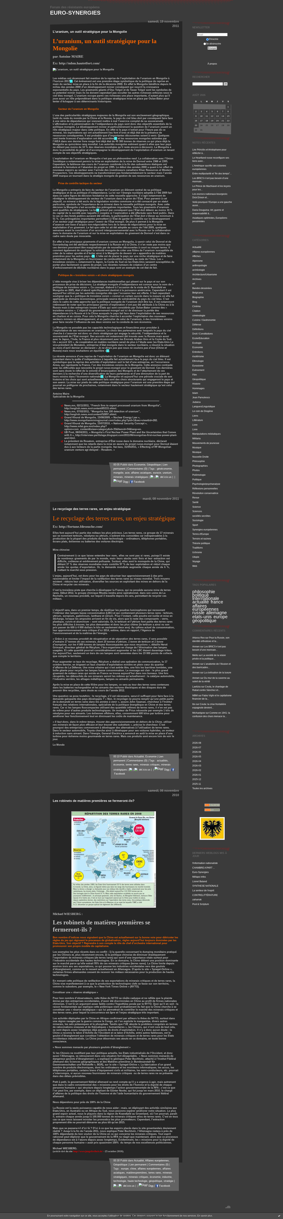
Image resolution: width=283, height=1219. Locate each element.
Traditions (197, 547)
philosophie (203, 591)
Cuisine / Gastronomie (204, 320)
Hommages (198, 388)
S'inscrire (213, 39)
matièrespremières (136, 1172)
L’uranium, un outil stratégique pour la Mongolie (90, 32)
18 (207, 121)
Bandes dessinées (202, 288)
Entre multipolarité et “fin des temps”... (212, 173)
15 (228, 116)
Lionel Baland (199, 881)
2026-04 (196, 761)
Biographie (198, 297)
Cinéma (196, 306)
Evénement (198, 370)
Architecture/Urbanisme (204, 274)
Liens (195, 415)
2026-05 (196, 756)
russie (198, 612)
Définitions (197, 329)
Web (194, 566)
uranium (167, 472)
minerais (118, 477)
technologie (119, 1181)
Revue (195, 497)
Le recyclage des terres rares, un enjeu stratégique (92, 509)
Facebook (139, 482)
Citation (196, 311)
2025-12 (196, 779)
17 (201, 121)
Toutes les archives (202, 788)
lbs (193, 704)
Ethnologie (198, 361)
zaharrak (197, 899)
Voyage (196, 561)
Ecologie (197, 343)
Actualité (196, 247)
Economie (197, 347)
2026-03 (196, 765)
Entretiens (197, 352)
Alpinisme (197, 261)
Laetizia (196, 686)
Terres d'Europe (200, 534)
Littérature (197, 420)
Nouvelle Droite (200, 456)
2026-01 (196, 775)
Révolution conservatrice (205, 493)
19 (212, 121)
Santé (195, 502)
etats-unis (202, 616)
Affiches (196, 256)
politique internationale (205, 597)
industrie (167, 1177)
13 (217, 116)
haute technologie (137, 1181)
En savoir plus (204, 1215)
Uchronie (197, 552)
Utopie (195, 557)
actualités (162, 760)
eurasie (157, 472)
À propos (212, 63)
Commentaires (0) (137, 468)
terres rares (132, 764)
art (193, 283)
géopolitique (204, 620)
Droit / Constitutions (202, 333)
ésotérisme (198, 356)
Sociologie (197, 520)
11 (207, 116)
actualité (200, 601)
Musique (196, 447)
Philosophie (198, 461)
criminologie (198, 315)
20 (217, 121)
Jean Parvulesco (201, 397)
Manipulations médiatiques (206, 434)
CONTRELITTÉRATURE (205, 895)
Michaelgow (198, 713)
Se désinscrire (213, 43)
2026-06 (196, 752)
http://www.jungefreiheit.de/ (88, 1151)
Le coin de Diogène (202, 411)
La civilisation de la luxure (217, 672)
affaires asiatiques (141, 472)
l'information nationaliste (205, 863)
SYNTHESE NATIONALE (205, 886)
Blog (194, 302)
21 (223, 121)
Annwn (196, 646)
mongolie (118, 472)
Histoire (196, 383)
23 (196, 125)
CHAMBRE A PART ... (203, 867)
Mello (195, 655)
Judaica (196, 402)
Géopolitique (199, 379)
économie (118, 764)
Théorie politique (201, 543)
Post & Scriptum (200, 904)
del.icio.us (165, 477)
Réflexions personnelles (205, 488)
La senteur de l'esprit (203, 890)
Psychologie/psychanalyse (206, 484)
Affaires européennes (203, 251)
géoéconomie (164, 468)
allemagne (216, 612)
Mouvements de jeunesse (205, 443)
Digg (125, 482)
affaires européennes (205, 607)
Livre (195, 424)
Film (194, 374)
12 (212, 116)
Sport (195, 525)
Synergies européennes (205, 529)
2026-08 (196, 743)
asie (127, 472)
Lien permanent (138, 1164)
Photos (196, 470)
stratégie (168, 1181)
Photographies (200, 466)
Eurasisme (197, 365)
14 (223, 116)
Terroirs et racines (201, 538)
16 (196, 121)
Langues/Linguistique (203, 406)
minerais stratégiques (136, 477)
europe (221, 616)
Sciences (197, 511)
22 (228, 121)
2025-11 (196, 784)
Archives (196, 279)
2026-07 (196, 747)
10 (201, 116)
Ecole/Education (200, 338)
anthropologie (199, 265)
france (217, 601)
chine (133, 1168)
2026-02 (196, 770)
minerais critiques (150, 764)
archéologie (198, 270)
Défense (196, 324)
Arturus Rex (198, 637)
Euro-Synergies (75, 13)
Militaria (196, 438)
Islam (195, 393)
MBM (195, 695)
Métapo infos (199, 876)
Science (196, 507)
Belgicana (197, 292)
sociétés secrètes (201, 516)
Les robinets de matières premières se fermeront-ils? (93, 801)
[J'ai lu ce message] (279, 1215)
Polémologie (199, 475)
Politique (197, 479)
